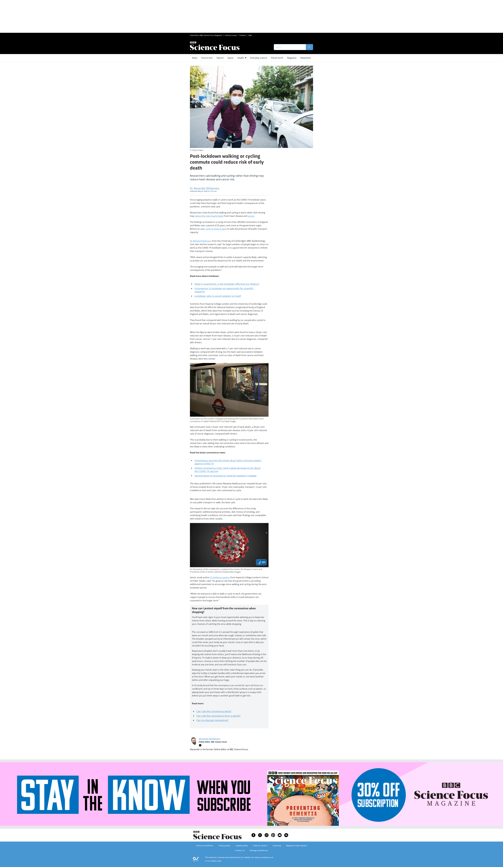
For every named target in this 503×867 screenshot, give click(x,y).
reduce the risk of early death (209, 216)
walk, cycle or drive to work (213, 228)
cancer (251, 216)
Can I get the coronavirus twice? (213, 711)
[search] (309, 47)
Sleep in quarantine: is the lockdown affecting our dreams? (227, 284)
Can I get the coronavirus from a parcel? (218, 715)
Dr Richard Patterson (200, 240)
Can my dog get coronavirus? (212, 720)
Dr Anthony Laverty (219, 577)
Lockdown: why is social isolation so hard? (218, 296)
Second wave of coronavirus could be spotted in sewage (225, 475)
